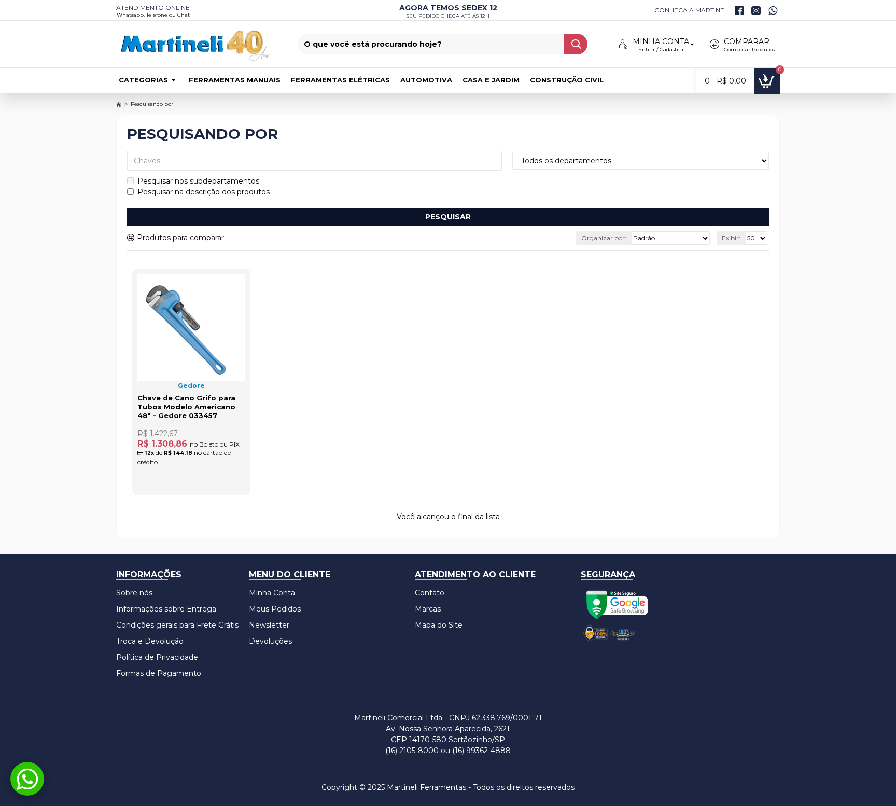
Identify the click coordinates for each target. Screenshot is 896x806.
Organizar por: (603, 238)
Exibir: (731, 238)
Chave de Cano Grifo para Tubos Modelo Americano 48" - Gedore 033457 (186, 407)
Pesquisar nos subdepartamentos (198, 181)
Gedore (191, 386)
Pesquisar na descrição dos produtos (203, 192)
